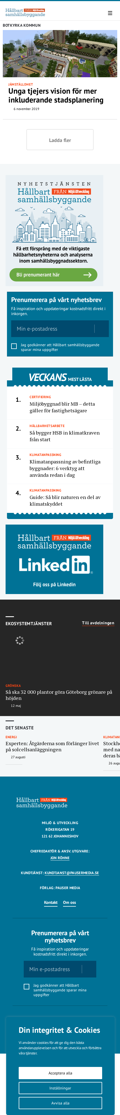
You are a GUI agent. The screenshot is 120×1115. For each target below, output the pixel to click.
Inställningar (60, 1088)
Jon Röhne (60, 857)
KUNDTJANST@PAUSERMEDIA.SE (72, 872)
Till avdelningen (98, 622)
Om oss (69, 902)
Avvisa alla (60, 1103)
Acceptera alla (60, 1073)
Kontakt (50, 902)
